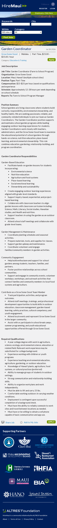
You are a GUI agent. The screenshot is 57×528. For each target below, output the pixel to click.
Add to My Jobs (31, 422)
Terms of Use (15, 519)
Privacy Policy (29, 519)
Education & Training (18, 60)
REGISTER (43, 8)
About (5, 519)
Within (5, 29)
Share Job (9, 422)
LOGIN (52, 8)
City (34, 21)
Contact (40, 519)
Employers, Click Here (44, 13)
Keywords (7, 21)
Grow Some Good (9, 54)
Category (19, 29)
